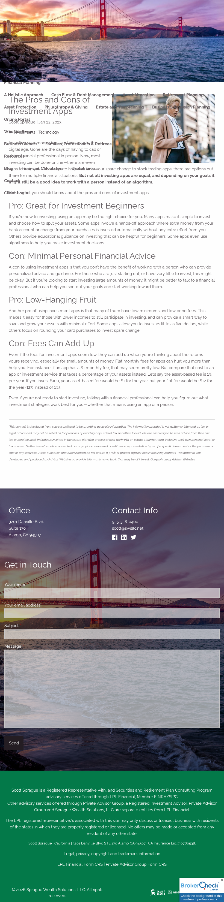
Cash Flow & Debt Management (82, 94)
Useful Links (84, 168)
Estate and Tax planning (120, 107)
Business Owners (20, 143)
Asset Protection (20, 107)
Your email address (42, 605)
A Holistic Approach (23, 94)
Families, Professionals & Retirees (78, 143)
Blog (8, 168)
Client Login (16, 193)
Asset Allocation (139, 94)
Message (32, 646)
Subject (31, 625)
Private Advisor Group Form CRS (136, 864)
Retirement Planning (183, 94)
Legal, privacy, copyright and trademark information (112, 853)
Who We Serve (18, 131)
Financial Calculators (42, 168)
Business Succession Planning (181, 107)
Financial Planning (22, 82)
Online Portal (17, 119)
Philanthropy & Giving (66, 107)
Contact (12, 180)
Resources (14, 156)
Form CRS (93, 864)
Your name (34, 584)
